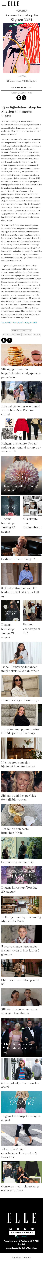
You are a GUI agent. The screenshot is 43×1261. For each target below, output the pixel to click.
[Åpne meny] (3, 3)
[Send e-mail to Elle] (32, 1228)
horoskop (27, 334)
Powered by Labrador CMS (21, 1257)
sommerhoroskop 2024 (21, 331)
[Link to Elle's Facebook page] (17, 1228)
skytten (37, 334)
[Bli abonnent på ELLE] (21, 1236)
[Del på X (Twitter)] (24, 97)
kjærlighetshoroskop (11, 334)
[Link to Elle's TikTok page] (25, 1228)
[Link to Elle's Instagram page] (10, 1228)
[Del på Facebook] (18, 97)
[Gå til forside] (13, 3)
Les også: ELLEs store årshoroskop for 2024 (19, 322)
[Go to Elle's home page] (21, 1218)
